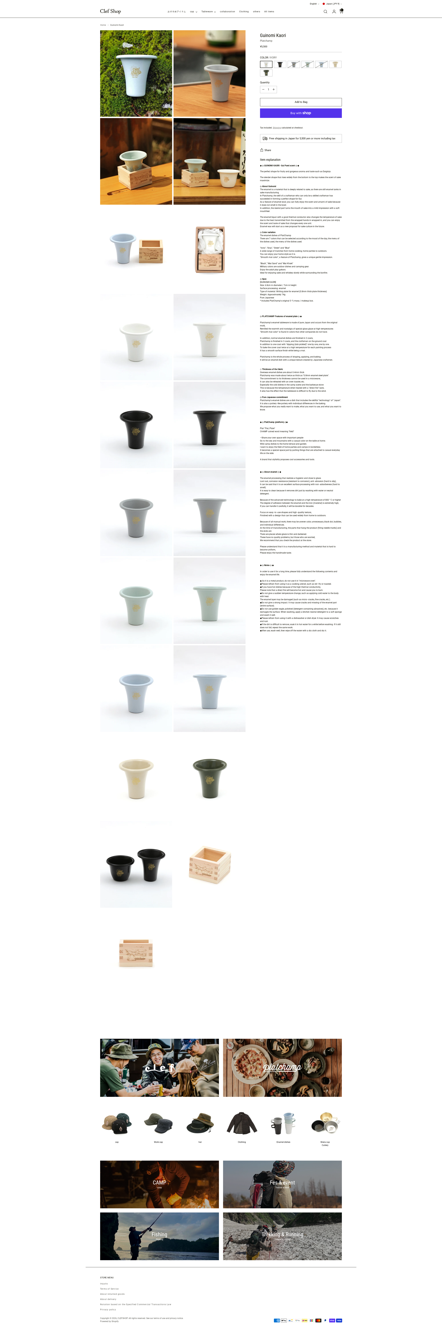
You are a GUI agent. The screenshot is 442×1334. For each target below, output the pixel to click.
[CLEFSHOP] (110, 11)
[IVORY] (266, 64)
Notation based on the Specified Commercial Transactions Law (135, 1304)
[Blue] (321, 64)
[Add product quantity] (274, 89)
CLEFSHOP (123, 1318)
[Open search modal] (325, 11)
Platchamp (266, 40)
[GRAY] (294, 64)
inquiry (104, 1283)
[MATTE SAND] (335, 64)
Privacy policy (108, 1309)
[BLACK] (280, 64)
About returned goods (112, 1294)
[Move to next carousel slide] (339, 1020)
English (313, 4)
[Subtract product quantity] (263, 89)
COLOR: (268, 57)
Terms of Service (109, 1289)
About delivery (108, 1299)
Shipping (277, 128)
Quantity (265, 82)
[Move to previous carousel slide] (331, 1020)
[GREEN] (307, 64)
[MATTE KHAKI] (266, 72)
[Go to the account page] (332, 11)
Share (268, 150)
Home (103, 25)
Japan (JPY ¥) (332, 4)
